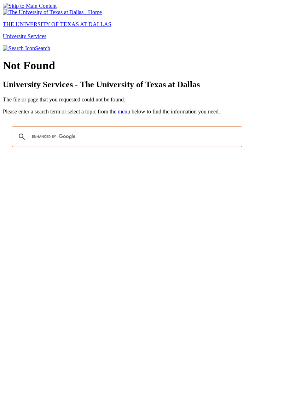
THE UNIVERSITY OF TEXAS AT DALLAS (57, 24)
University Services (24, 36)
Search (42, 48)
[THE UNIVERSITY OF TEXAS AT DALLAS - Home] (52, 12)
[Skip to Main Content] (30, 6)
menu (124, 111)
